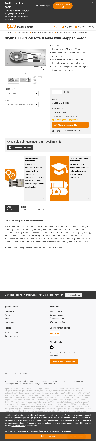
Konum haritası (65, 362)
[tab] (12, 189)
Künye (37, 364)
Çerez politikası (12, 364)
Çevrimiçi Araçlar (56, 295)
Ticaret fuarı (9, 302)
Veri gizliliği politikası (65, 431)
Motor (7, 100)
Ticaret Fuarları (42, 362)
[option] (25, 58)
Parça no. (9, 89)
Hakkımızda (9, 292)
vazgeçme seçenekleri (74, 423)
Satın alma (53, 362)
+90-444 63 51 (13, 313)
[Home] (20, 27)
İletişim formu (13, 317)
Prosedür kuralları (27, 364)
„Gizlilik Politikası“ (18, 426)
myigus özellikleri (56, 292)
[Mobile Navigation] (4, 26)
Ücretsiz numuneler (57, 299)
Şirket (19, 362)
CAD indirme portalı (57, 302)
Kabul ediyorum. (48, 436)
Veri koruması (77, 362)
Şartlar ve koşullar (49, 364)
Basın (7, 299)
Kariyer (7, 295)
